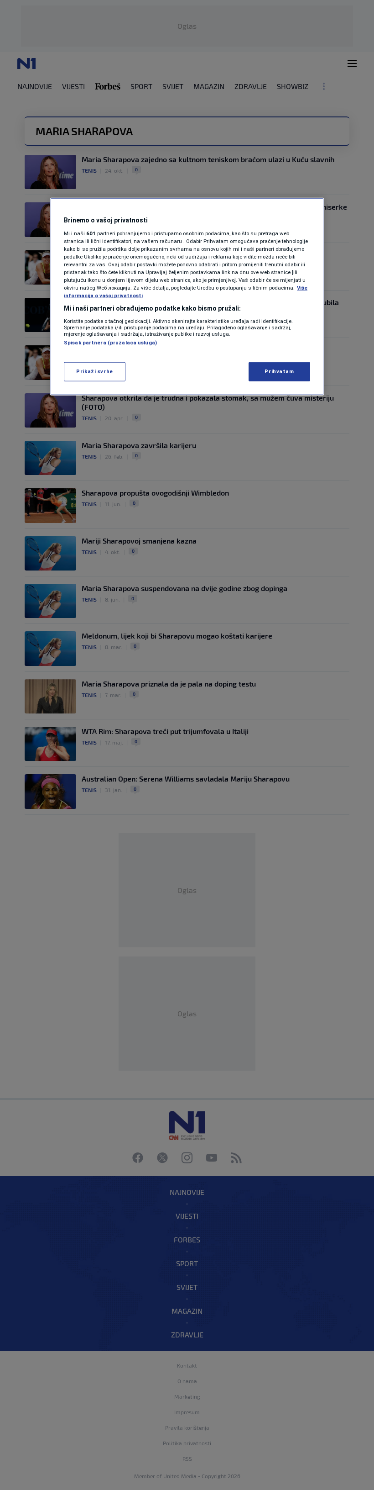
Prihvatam (279, 371)
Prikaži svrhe (94, 371)
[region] (187, 297)
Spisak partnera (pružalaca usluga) (110, 342)
